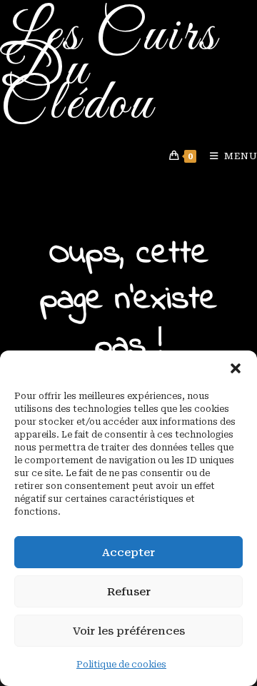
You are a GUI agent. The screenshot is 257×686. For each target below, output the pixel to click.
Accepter (128, 552)
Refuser (129, 591)
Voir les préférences (129, 631)
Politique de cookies (121, 665)
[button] (235, 368)
